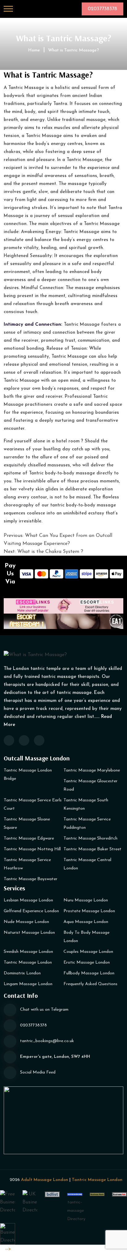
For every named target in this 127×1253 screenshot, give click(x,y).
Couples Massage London (88, 951)
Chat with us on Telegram (44, 1009)
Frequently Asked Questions (90, 984)
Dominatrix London (22, 973)
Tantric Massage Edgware (29, 838)
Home (34, 50)
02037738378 (33, 1025)
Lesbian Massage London (28, 900)
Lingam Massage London (28, 984)
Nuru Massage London (85, 900)
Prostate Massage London (89, 911)
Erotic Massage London (86, 962)
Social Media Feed (37, 1072)
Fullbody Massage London (88, 973)
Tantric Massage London (28, 962)
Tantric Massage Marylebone (91, 770)
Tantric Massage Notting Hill (32, 849)
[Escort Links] (63, 605)
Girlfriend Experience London (31, 911)
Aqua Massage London (85, 922)
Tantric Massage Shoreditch (90, 838)
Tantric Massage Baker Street (92, 849)
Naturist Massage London (29, 932)
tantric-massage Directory (76, 1210)
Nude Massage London (26, 922)
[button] (8, 8)
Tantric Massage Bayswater (30, 879)
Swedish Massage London (28, 951)
